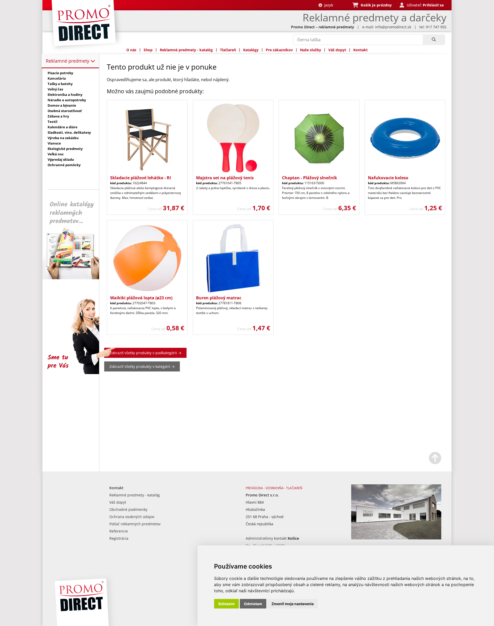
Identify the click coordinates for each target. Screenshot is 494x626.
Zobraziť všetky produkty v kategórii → (142, 366)
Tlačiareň (228, 49)
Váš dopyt (337, 49)
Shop (148, 49)
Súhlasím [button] (226, 604)
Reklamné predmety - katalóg (186, 49)
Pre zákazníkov (279, 49)
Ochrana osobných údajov (131, 516)
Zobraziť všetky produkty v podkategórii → (145, 352)
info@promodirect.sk (393, 26)
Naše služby (310, 49)
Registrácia (118, 538)
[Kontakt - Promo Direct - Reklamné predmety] (396, 538)
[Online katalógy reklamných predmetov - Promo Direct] (74, 277)
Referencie (118, 531)
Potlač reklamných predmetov (135, 523)
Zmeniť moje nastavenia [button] (292, 604)
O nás (131, 49)
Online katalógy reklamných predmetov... (72, 212)
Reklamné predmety (68, 61)
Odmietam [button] (253, 604)
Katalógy (251, 49)
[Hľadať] (434, 39)
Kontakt (360, 49)
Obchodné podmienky (128, 509)
